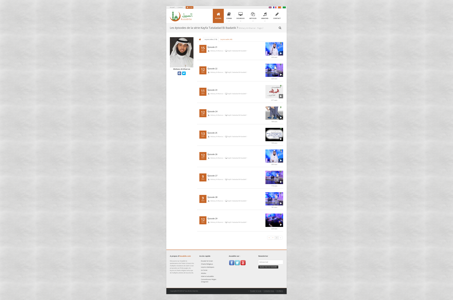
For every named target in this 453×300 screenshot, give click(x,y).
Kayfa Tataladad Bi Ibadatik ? (237, 51)
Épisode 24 (212, 111)
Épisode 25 (212, 133)
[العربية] (284, 7)
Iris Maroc (280, 291)
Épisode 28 (212, 197)
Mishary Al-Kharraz (216, 51)
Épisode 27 (212, 175)
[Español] (279, 7)
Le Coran (204, 270)
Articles (203, 273)
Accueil (172, 7)
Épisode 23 (212, 90)
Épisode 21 (212, 47)
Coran (190, 7)
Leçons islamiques (207, 267)
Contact (180, 7)
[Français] (275, 7)
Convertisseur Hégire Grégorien (208, 280)
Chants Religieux (207, 264)
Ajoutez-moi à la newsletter (268, 267)
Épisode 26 (212, 154)
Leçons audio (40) (226, 39)
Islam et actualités (207, 276)
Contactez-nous (269, 291)
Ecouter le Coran (207, 261)
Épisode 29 (212, 218)
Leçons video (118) (211, 39)
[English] (270, 7)
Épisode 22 (212, 68)
